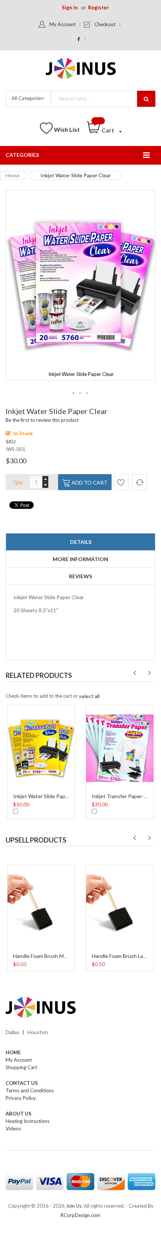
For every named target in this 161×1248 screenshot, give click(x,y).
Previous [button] (134, 673)
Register (98, 7)
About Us (18, 1114)
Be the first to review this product (42, 420)
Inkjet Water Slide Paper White (49, 796)
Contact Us (22, 1083)
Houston (37, 1032)
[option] (41, 761)
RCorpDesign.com (80, 1215)
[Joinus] (80, 1007)
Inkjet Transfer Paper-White (125, 796)
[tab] (80, 542)
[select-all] (89, 696)
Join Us (74, 1206)
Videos (13, 1129)
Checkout (104, 24)
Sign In (70, 7)
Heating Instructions (27, 1121)
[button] (73, 393)
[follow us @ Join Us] (79, 39)
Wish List (67, 129)
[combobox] (103, 98)
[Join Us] (81, 69)
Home (12, 175)
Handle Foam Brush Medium (45, 956)
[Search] (146, 99)
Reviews (80, 576)
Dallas (12, 1032)
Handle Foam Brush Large (121, 956)
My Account (62, 24)
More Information (80, 559)
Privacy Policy (21, 1098)
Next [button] (149, 673)
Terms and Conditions (30, 1090)
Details (80, 542)
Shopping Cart (21, 1067)
